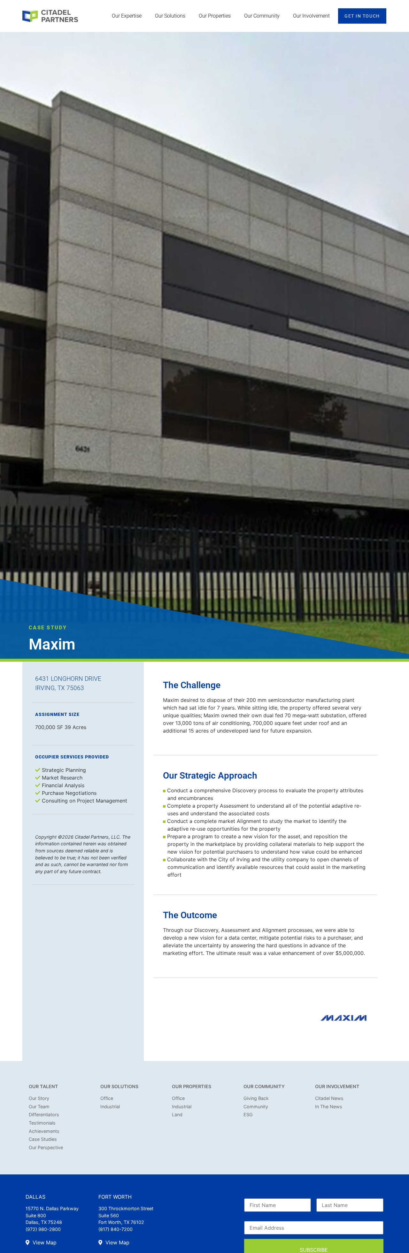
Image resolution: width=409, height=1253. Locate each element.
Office (106, 1098)
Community (255, 1106)
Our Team (39, 1106)
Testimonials (42, 1123)
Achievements (44, 1131)
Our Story (39, 1098)
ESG (248, 1114)
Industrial (110, 1106)
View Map (44, 1242)
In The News (328, 1106)
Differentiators (44, 1114)
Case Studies (43, 1139)
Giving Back (256, 1098)
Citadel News (329, 1098)
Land (177, 1114)
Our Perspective (46, 1147)
